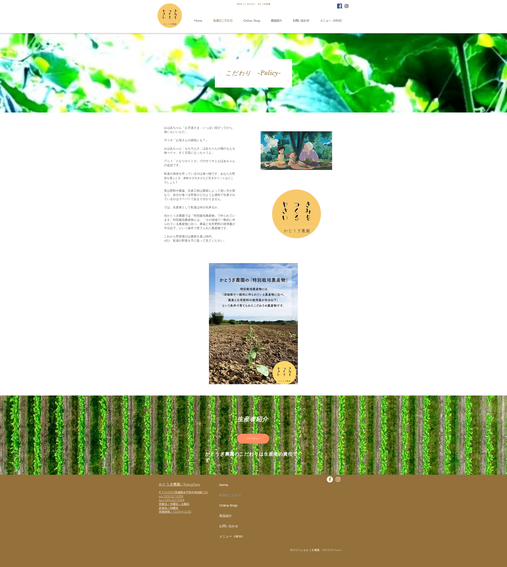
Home (223, 485)
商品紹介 (225, 516)
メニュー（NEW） (232, 536)
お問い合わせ (228, 526)
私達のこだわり (230, 495)
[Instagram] (346, 6)
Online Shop (228, 505)
